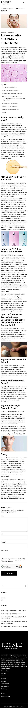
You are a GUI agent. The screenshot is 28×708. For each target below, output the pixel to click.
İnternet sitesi (4, 550)
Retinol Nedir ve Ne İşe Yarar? (10, 87)
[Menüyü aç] (23, 3)
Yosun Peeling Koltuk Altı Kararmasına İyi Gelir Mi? (14, 626)
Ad (2, 534)
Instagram (3, 678)
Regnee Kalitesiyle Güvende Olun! (11, 109)
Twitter (2, 676)
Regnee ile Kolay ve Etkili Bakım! (10, 103)
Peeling (3, 600)
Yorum (2, 516)
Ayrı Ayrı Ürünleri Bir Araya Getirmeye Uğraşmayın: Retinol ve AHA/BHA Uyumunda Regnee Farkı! (14, 98)
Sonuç (4, 112)
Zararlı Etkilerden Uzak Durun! (10, 106)
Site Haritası (4, 689)
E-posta (3, 542)
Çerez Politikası (5, 683)
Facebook (3, 673)
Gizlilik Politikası (5, 686)
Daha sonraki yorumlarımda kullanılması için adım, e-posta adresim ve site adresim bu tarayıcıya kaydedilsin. (13, 560)
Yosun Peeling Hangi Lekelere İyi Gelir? (11, 613)
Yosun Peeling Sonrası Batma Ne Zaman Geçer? (13, 610)
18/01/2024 (4, 32)
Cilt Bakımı (6, 9)
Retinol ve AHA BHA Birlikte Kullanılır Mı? (12, 93)
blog (12, 497)
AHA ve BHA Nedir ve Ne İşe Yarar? (11, 90)
